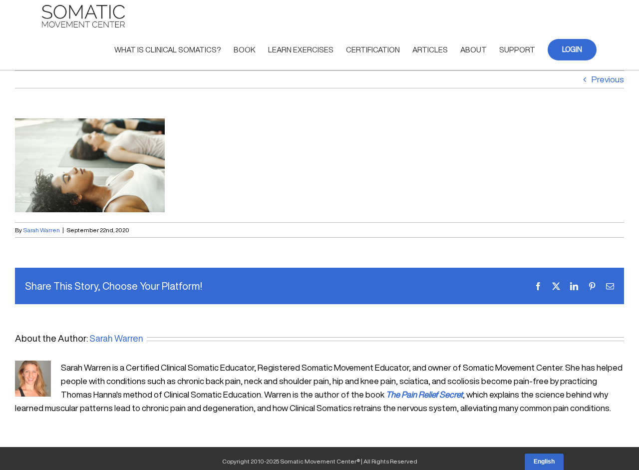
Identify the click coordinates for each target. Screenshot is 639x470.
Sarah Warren (41, 230)
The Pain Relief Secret (424, 394)
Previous (608, 79)
